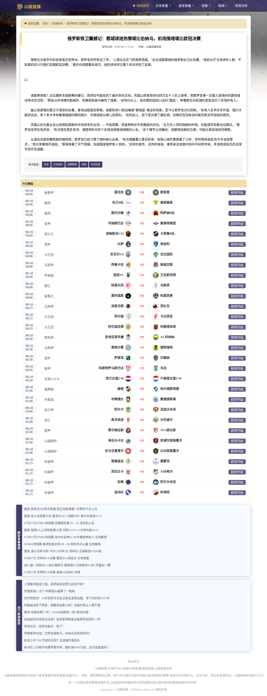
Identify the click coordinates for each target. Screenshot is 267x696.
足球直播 (161, 5)
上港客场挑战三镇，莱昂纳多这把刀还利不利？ (55, 584)
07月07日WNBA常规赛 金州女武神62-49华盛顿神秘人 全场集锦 (65, 537)
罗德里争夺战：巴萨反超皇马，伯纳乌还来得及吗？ (57, 633)
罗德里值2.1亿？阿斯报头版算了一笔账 (49, 591)
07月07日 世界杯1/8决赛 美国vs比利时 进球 (52, 572)
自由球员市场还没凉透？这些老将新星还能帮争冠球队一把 (62, 619)
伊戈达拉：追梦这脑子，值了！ (44, 626)
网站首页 (143, 5)
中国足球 (95, 164)
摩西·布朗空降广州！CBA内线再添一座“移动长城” (57, 612)
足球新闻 (57, 23)
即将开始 (237, 192)
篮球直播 (184, 5)
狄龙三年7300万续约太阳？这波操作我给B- (52, 640)
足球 (46, 164)
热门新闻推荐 (19, 615)
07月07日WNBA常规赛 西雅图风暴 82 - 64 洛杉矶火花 (59, 523)
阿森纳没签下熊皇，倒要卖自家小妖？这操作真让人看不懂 (62, 605)
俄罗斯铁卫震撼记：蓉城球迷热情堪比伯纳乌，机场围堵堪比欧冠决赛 (109, 23)
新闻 (221, 5)
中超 (84, 164)
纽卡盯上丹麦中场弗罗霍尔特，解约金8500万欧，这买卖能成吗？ (66, 647)
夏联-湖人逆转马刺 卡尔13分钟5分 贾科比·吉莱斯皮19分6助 (62, 551)
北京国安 (58, 164)
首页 (45, 23)
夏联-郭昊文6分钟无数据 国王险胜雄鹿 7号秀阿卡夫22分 (60, 509)
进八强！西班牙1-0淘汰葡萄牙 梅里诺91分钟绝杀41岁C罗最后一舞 (67, 565)
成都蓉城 (72, 164)
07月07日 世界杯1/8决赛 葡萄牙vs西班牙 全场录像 (56, 558)
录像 (205, 5)
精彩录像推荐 (19, 540)
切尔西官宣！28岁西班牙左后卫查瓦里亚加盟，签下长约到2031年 (67, 598)
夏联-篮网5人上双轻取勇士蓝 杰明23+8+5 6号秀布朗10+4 (61, 530)
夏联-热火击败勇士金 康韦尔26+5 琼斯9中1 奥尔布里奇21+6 (63, 516)
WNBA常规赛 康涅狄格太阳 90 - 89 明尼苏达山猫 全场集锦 (62, 544)
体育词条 (241, 5)
